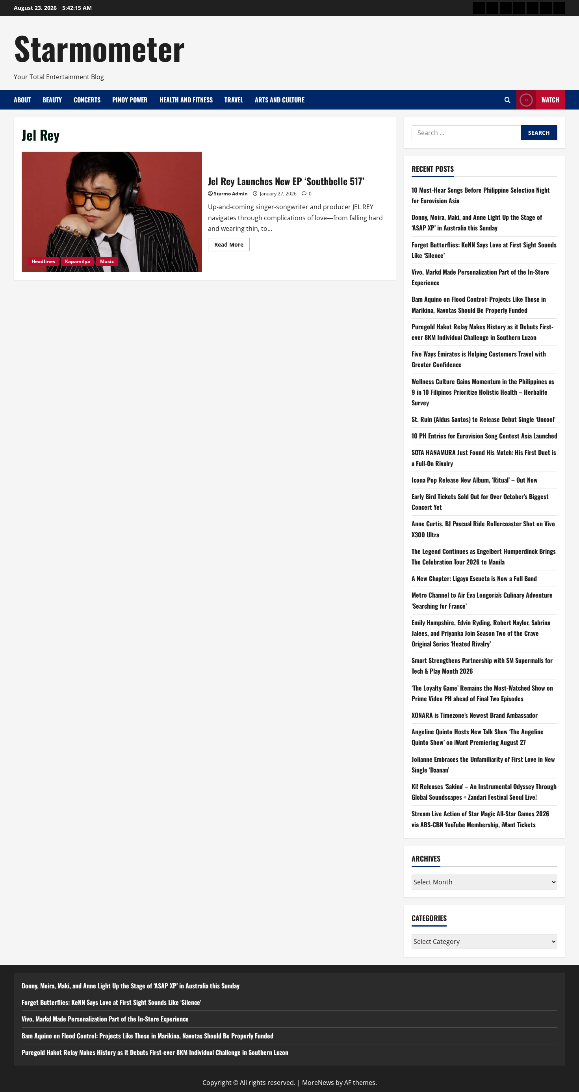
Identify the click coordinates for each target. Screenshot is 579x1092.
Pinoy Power (130, 99)
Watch (550, 99)
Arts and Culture (279, 99)
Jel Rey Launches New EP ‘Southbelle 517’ (112, 212)
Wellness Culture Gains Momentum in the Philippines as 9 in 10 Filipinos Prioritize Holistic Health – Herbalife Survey (483, 392)
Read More (232, 245)
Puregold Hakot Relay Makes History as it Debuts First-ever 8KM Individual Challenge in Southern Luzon (155, 1052)
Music (107, 261)
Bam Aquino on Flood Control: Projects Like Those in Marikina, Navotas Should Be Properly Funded (147, 1035)
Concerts (87, 99)
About (22, 99)
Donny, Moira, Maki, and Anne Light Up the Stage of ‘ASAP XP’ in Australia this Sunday (130, 985)
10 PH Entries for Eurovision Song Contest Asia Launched (484, 435)
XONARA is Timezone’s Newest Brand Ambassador (475, 715)
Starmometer (99, 47)
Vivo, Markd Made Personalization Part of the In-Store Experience (105, 1018)
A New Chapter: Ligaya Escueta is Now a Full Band (474, 578)
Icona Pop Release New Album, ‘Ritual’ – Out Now (475, 480)
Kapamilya (77, 261)
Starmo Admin (231, 193)
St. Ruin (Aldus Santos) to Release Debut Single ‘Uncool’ (483, 419)
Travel (234, 99)
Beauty (52, 99)
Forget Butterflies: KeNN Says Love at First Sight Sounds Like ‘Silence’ (111, 1002)
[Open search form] (507, 100)
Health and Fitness (186, 99)
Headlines (43, 261)
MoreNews (318, 1082)
